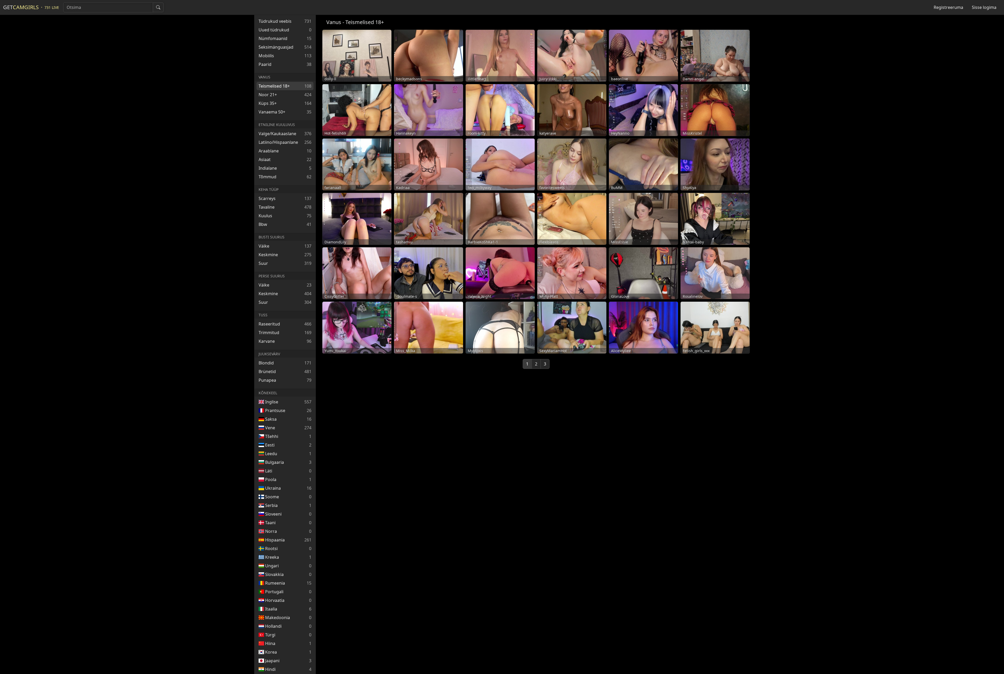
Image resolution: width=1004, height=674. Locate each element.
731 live (51, 7)
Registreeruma (948, 7)
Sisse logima (984, 7)
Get (21, 7)
